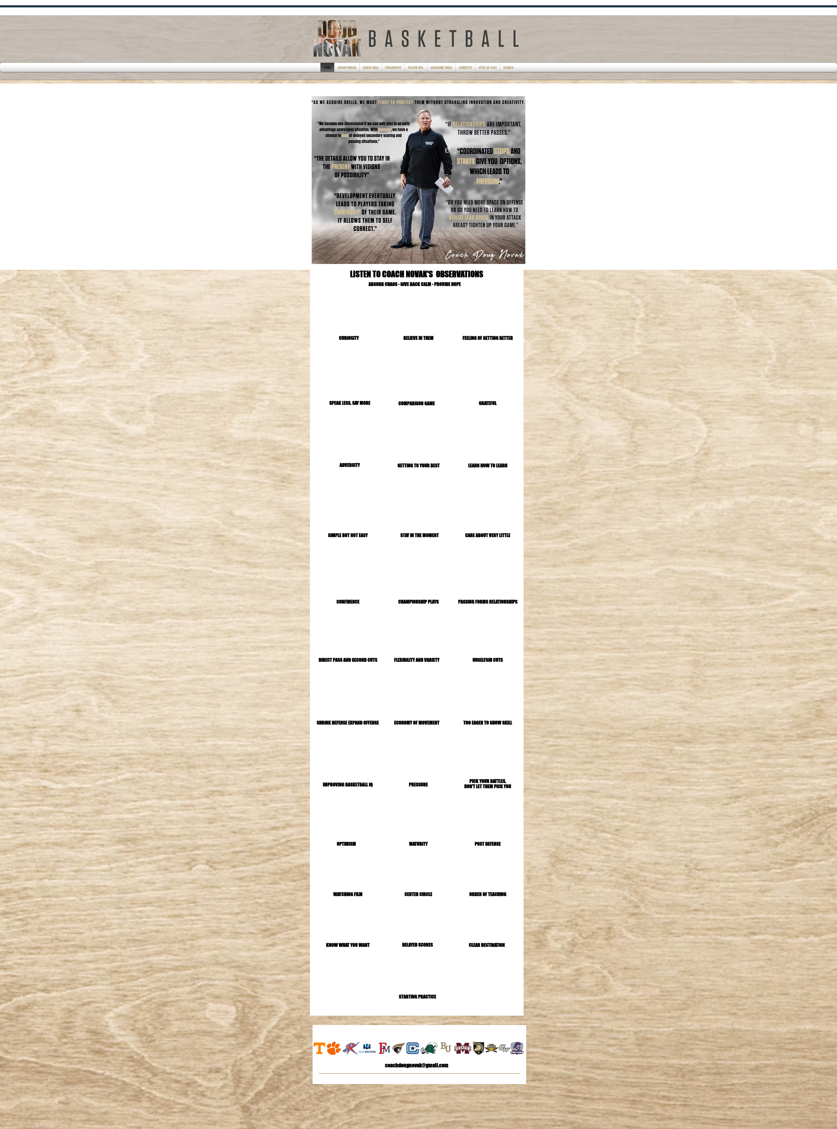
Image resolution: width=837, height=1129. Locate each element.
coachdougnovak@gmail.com (416, 1065)
